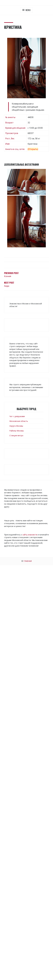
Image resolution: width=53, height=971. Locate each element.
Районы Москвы (16, 430)
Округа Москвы (16, 426)
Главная (28, 561)
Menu (28, 10)
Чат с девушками (17, 416)
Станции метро (16, 435)
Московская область (18, 421)
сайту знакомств (29, 534)
